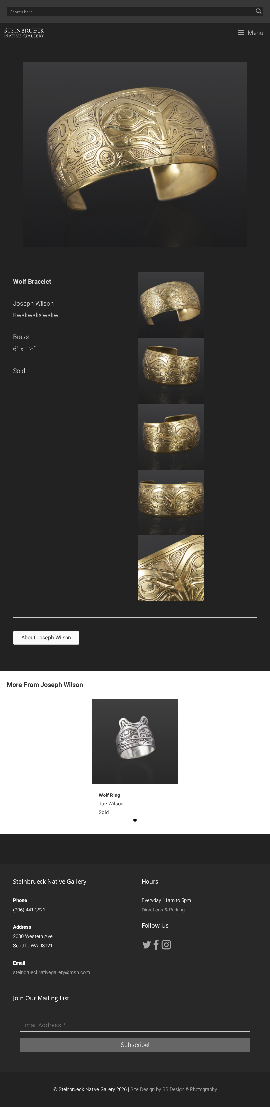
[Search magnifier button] (258, 11)
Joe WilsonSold (111, 804)
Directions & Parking (163, 909)
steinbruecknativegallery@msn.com (51, 972)
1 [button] (135, 820)
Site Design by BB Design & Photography (173, 1089)
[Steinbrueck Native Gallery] (24, 32)
